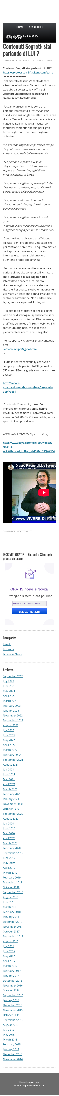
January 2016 (11, 1000)
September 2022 (13, 720)
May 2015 (9, 1034)
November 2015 (13, 1010)
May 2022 (9, 740)
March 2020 (10, 843)
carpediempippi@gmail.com (20, 349)
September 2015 (13, 1020)
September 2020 (13, 813)
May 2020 (9, 833)
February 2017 (12, 971)
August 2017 (10, 941)
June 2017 (9, 951)
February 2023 (12, 705)
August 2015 (10, 1025)
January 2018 (11, 917)
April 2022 (9, 745)
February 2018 (12, 912)
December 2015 (12, 1005)
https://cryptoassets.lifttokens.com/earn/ (28, 72)
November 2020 (13, 804)
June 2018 (9, 902)
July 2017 (8, 946)
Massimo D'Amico (8, 10)
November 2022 (13, 715)
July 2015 (8, 1030)
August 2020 (10, 818)
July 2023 (8, 681)
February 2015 (12, 1044)
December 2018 (12, 882)
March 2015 (10, 1039)
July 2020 (8, 823)
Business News (12, 654)
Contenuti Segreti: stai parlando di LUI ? (27, 49)
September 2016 (13, 995)
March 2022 (10, 750)
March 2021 (10, 789)
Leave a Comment (44, 60)
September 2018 (13, 892)
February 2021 (12, 794)
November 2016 (13, 985)
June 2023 (9, 686)
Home (19, 26)
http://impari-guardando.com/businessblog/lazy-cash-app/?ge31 (28, 387)
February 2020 (12, 848)
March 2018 (10, 907)
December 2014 (12, 1054)
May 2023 (9, 691)
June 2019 (9, 858)
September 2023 (13, 676)
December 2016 (12, 980)
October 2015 (11, 1015)
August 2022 (10, 725)
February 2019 (12, 877)
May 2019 (9, 863)
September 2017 (13, 936)
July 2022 (8, 730)
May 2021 (9, 779)
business (8, 649)
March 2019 (10, 872)
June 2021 (9, 774)
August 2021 (10, 764)
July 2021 (8, 769)
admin (26, 60)
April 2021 (9, 784)
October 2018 (11, 887)
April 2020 (9, 838)
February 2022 (12, 755)
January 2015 (11, 1049)
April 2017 (9, 961)
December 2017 (12, 922)
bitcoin (7, 644)
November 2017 (13, 926)
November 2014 (13, 1059)
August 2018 (10, 897)
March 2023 (10, 701)
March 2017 (10, 966)
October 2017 (11, 931)
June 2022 (9, 735)
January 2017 (11, 976)
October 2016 (11, 990)
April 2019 (9, 868)
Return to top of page (29, 1082)
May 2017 (9, 956)
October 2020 (11, 809)
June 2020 (9, 828)
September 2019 (13, 853)
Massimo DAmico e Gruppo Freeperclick (22, 37)
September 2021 (13, 759)
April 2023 (9, 696)
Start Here (36, 26)
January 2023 (11, 710)
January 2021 (11, 799)
